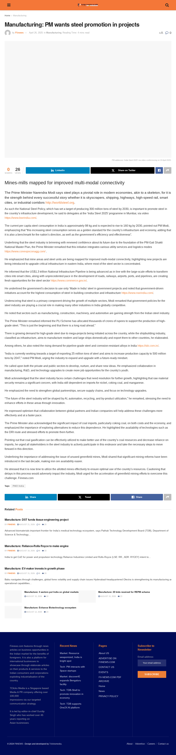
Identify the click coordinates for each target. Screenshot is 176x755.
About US (104, 653)
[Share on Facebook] (159, 170)
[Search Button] (167, 5)
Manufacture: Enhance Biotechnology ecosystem (50, 607)
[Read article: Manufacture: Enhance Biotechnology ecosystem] (13, 612)
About (130, 743)
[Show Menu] (8, 5)
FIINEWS (19, 744)
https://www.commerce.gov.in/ (69, 280)
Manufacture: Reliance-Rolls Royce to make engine (37, 546)
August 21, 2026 (27, 524)
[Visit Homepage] (87, 5)
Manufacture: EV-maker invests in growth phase (35, 568)
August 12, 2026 (34, 612)
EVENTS (103, 672)
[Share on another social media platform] (167, 170)
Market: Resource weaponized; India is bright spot (71, 657)
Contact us (163, 743)
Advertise (140, 743)
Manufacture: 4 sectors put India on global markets (51, 592)
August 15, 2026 (27, 573)
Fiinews (19, 32)
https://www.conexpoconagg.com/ (25, 251)
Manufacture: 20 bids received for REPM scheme (124, 592)
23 (121, 596)
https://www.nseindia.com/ (137, 292)
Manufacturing (19, 15)
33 (45, 551)
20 (45, 524)
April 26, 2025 (36, 32)
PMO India (18, 486)
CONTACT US (106, 667)
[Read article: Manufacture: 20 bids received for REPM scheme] (87, 596)
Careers (151, 743)
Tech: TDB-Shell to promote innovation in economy (71, 694)
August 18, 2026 (27, 551)
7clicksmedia (55, 744)
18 (47, 596)
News (102, 691)
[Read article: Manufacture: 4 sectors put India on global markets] (13, 596)
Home (7, 15)
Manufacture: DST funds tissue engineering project (36, 520)
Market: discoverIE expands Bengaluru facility (70, 680)
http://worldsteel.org (60, 202)
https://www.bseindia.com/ (20, 217)
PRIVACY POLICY (108, 696)
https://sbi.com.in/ (148, 345)
